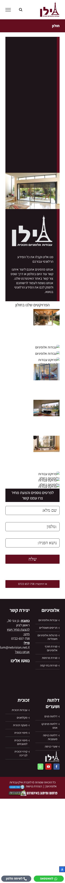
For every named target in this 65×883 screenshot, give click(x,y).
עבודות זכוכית (19, 710)
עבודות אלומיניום (47, 620)
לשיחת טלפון (14, 878)
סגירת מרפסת (49, 658)
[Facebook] (56, 767)
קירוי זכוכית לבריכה (20, 753)
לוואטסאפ (46, 878)
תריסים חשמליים (48, 628)
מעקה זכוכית (20, 725)
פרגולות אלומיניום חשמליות (47, 637)
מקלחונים (22, 717)
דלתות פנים (50, 716)
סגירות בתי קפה (48, 665)
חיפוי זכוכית (20, 733)
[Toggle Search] (20, 9)
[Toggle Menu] (8, 9)
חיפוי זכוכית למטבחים (20, 742)
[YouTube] (48, 767)
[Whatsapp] (40, 767)
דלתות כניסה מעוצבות (50, 737)
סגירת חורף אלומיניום (51, 648)
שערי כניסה (51, 746)
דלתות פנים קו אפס (49, 726)
